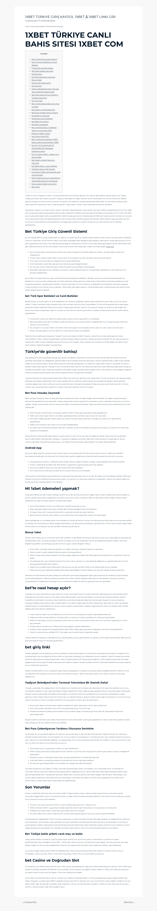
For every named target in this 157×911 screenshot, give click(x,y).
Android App (37, 74)
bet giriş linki (37, 86)
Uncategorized (31, 21)
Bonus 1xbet (37, 80)
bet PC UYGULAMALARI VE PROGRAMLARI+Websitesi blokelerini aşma (43, 148)
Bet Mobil (36, 187)
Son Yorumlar (37, 101)
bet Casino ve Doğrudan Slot (43, 110)
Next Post (129, 902)
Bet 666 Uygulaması (40, 125)
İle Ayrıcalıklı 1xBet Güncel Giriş (44, 184)
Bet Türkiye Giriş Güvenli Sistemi (44, 59)
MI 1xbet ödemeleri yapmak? (43, 77)
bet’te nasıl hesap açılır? (41, 83)
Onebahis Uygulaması (40, 116)
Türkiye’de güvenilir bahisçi (42, 68)
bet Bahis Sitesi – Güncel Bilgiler (44, 166)
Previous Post (29, 902)
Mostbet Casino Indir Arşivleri (43, 169)
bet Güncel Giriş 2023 (40, 136)
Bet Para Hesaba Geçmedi (42, 71)
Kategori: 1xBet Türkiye (41, 133)
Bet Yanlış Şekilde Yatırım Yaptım (45, 113)
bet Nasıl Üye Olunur (40, 122)
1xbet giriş (110, 247)
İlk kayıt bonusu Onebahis (42, 119)
